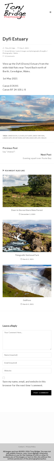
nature (26, 138)
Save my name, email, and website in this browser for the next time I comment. (24, 383)
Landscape (7, 138)
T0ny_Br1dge (10, 48)
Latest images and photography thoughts (31, 51)
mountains (17, 138)
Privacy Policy (31, 447)
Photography (7, 53)
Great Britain (10, 51)
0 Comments (10, 56)
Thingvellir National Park (27, 255)
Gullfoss (27, 300)
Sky (39, 138)
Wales (16, 53)
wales (44, 138)
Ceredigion (12, 135)
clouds (21, 135)
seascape (33, 138)
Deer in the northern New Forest (27, 210)
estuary (28, 135)
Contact (21, 447)
